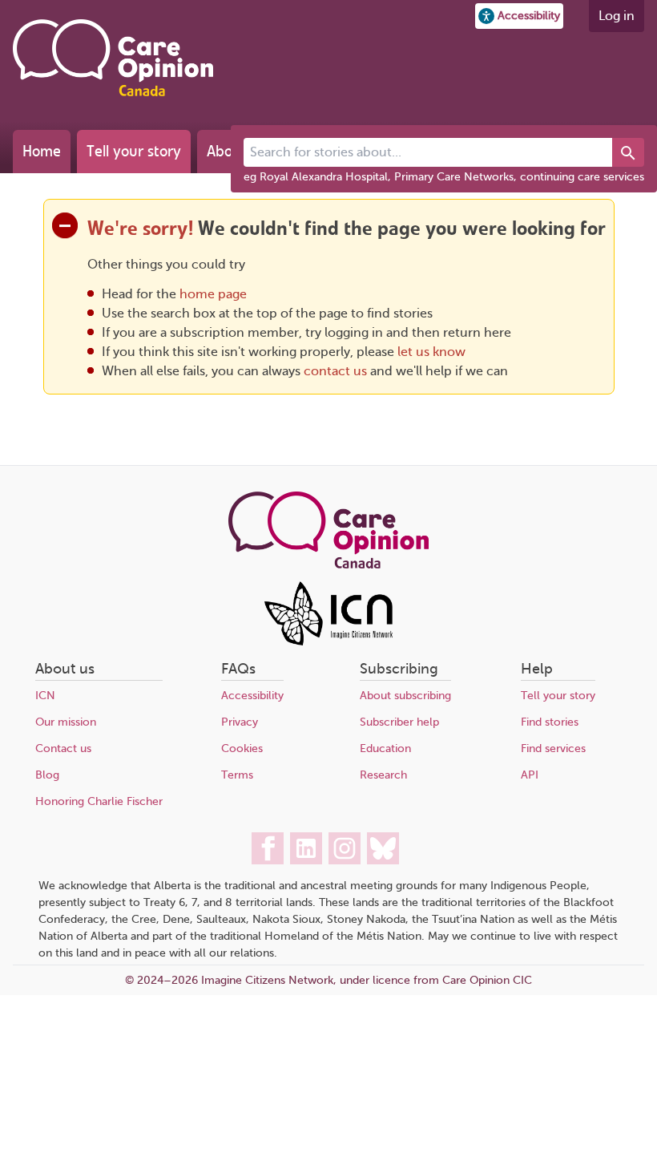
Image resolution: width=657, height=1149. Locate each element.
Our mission (65, 722)
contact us (335, 371)
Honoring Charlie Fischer (99, 801)
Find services (553, 748)
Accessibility (252, 696)
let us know (431, 352)
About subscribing (405, 696)
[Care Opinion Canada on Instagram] (344, 848)
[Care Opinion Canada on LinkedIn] (306, 848)
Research (383, 775)
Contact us (63, 748)
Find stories (549, 722)
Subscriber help (399, 722)
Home (41, 151)
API (529, 775)
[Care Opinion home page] (113, 57)
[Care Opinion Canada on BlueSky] (383, 848)
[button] (519, 16)
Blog (47, 775)
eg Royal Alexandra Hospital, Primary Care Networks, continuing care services (444, 177)
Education (385, 748)
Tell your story (134, 151)
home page (213, 294)
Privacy (239, 722)
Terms (237, 775)
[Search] (628, 152)
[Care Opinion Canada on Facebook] (268, 848)
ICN (45, 696)
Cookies (242, 748)
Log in (617, 16)
